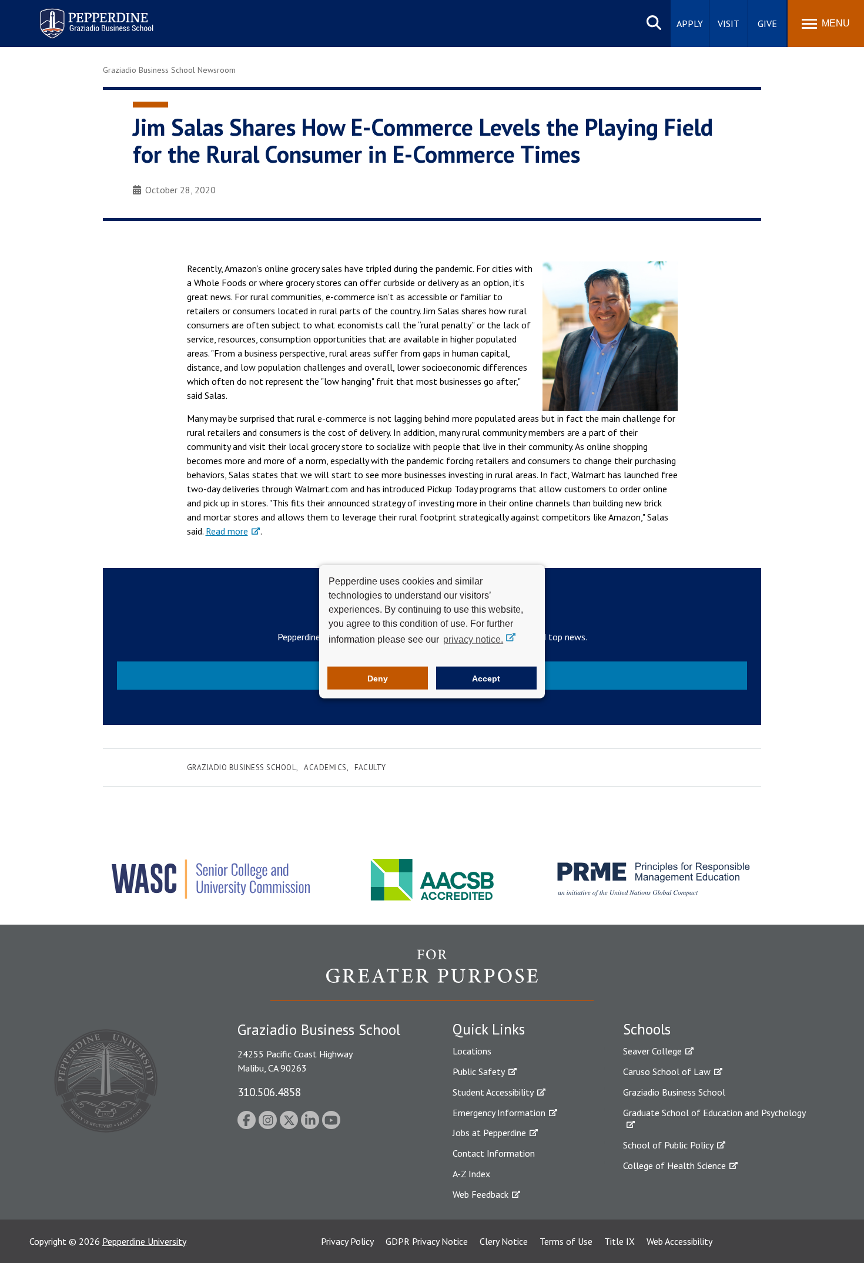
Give (767, 23)
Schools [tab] (647, 1029)
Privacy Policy (347, 1241)
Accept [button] (486, 678)
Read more (227, 531)
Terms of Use (566, 1241)
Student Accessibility (493, 1092)
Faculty (370, 767)
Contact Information (494, 1153)
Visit (728, 23)
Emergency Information (499, 1112)
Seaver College (652, 1051)
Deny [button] (377, 678)
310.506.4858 (269, 1091)
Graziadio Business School (241, 767)
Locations (472, 1051)
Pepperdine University (144, 1241)
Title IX (619, 1241)
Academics (325, 767)
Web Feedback (480, 1194)
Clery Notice (504, 1241)
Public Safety (479, 1071)
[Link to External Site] (432, 974)
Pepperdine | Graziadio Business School (81, 16)
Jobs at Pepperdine (489, 1132)
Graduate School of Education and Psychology (714, 1112)
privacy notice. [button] (473, 639)
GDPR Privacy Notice (427, 1241)
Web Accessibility (679, 1241)
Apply (690, 23)
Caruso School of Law (667, 1071)
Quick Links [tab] (489, 1029)
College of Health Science (674, 1165)
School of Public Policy (668, 1145)
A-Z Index (471, 1174)
